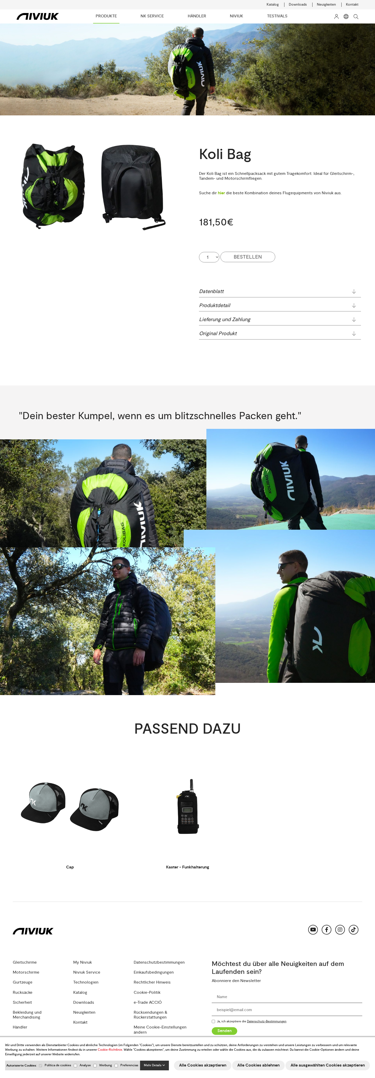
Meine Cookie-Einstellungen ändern (160, 1030)
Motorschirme (26, 972)
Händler (20, 1027)
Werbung (105, 1065)
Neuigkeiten (326, 5)
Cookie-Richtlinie (110, 1050)
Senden (224, 1030)
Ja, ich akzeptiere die (251, 1021)
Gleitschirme (25, 962)
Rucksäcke (22, 992)
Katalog (273, 5)
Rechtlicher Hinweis (152, 982)
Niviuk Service (86, 972)
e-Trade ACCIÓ (148, 1002)
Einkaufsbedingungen (154, 972)
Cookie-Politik (147, 992)
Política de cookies (58, 1065)
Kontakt (352, 5)
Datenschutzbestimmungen (159, 962)
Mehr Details (153, 1065)
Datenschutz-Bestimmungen (266, 1021)
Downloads (298, 5)
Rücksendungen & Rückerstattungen (150, 1015)
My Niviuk (82, 962)
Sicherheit (22, 1002)
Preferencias (129, 1065)
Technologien (85, 982)
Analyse (85, 1065)
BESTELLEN (248, 257)
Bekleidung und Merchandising (27, 1015)
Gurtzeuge (22, 982)
